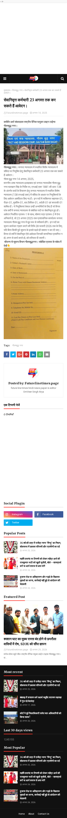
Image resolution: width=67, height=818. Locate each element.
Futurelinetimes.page (17, 113)
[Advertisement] (33, 38)
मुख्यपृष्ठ (7, 90)
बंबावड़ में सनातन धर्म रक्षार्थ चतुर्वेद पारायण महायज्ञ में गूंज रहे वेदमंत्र (41, 699)
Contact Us (43, 814)
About (31, 814)
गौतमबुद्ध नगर (17, 90)
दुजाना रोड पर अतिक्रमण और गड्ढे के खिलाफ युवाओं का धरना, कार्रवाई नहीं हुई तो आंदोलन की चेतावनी (40, 580)
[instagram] (18, 514)
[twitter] (18, 522)
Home (22, 814)
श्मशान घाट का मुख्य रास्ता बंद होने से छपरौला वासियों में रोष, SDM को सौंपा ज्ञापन (30, 641)
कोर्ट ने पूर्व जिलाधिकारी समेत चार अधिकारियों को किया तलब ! (40, 715)
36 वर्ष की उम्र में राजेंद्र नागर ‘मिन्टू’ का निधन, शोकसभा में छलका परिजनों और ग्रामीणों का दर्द (40, 544)
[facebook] (48, 514)
